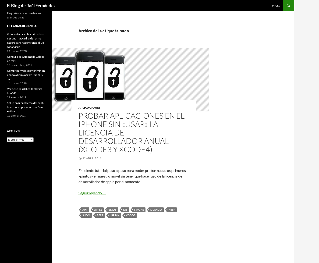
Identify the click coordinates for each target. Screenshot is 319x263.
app (85, 209)
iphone (139, 209)
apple (98, 209)
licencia (156, 209)
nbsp (172, 209)
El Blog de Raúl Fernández (31, 5)
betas (113, 209)
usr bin (114, 215)
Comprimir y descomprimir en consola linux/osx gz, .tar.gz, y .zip (26, 75)
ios (125, 209)
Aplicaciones (89, 107)
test (100, 215)
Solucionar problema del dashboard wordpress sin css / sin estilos (26, 107)
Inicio (276, 5)
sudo (86, 215)
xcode (130, 215)
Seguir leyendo (92, 193)
